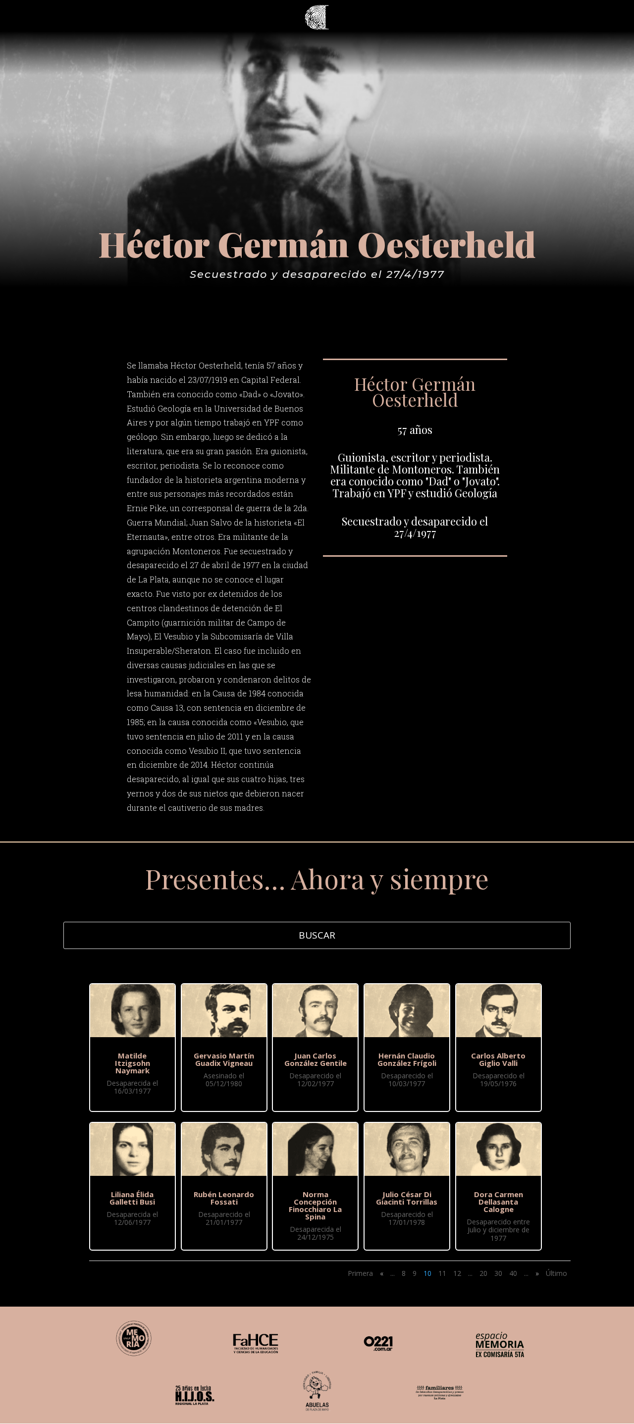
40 (513, 1273)
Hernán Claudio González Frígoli (406, 1059)
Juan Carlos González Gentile (315, 1059)
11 (442, 1273)
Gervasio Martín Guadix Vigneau (224, 1059)
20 (483, 1273)
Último (556, 1273)
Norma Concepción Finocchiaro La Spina (315, 1205)
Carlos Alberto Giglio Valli (498, 1059)
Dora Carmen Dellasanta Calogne (498, 1201)
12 (457, 1273)
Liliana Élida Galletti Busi (132, 1198)
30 (498, 1273)
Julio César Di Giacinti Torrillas (406, 1198)
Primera (360, 1273)
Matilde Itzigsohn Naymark (132, 1063)
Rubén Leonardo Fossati (224, 1198)
